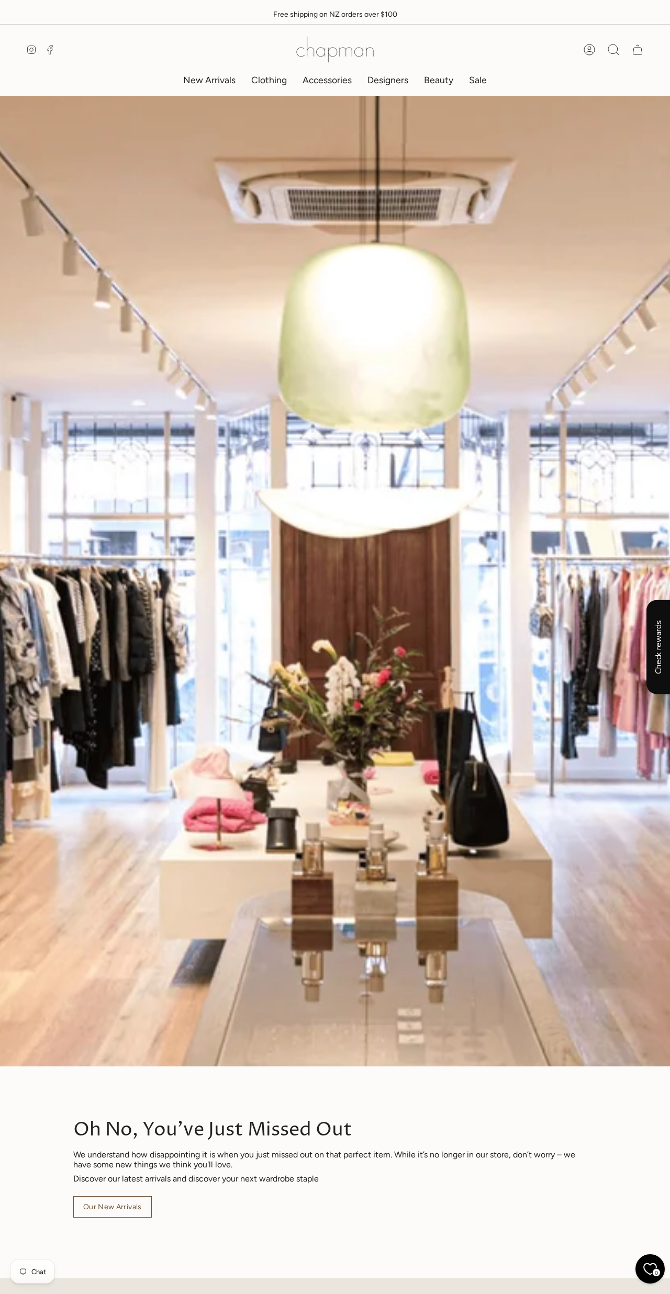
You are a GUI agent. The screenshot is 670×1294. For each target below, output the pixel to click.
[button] (269, 79)
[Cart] (638, 50)
